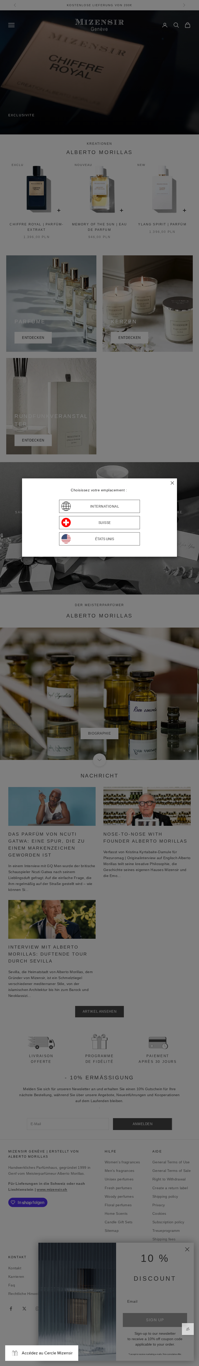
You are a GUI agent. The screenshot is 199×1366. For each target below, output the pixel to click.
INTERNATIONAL (104, 506)
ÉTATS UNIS (104, 539)
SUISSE (104, 523)
